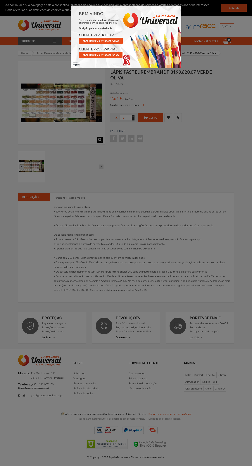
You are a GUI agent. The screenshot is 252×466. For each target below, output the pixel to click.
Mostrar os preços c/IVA (101, 40)
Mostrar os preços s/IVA (101, 54)
